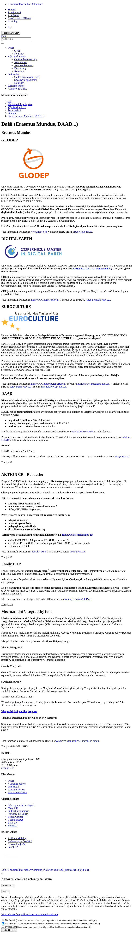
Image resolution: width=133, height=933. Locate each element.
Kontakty (12, 21)
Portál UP (13, 847)
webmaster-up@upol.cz (77, 869)
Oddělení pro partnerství (26, 77)
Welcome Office (16, 85)
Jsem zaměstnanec (23, 65)
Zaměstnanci (14, 12)
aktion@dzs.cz (77, 551)
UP (9, 101)
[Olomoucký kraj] (12, 858)
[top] (2, 873)
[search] (2, 43)
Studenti (12, 9)
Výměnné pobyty (17, 107)
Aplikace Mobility (17, 838)
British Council (15, 816)
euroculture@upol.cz (20, 386)
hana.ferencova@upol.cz (53, 386)
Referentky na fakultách (20, 841)
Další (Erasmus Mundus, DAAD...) (26, 116)
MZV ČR (13, 808)
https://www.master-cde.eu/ (44, 299)
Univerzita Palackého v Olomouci (25, 4)
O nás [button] (11, 47)
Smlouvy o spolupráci (25, 80)
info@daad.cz (122, 456)
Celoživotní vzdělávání (19, 18)
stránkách (35, 551)
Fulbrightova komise (18, 811)
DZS (43, 551)
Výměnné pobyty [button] (17, 56)
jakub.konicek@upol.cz (98, 299)
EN (9, 27)
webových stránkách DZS (77, 599)
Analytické (10, 923)
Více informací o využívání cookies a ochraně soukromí (29, 914)
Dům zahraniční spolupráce (22, 805)
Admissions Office (17, 88)
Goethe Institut (15, 819)
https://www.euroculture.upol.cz (92, 383)
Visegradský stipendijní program (19, 711)
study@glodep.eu (83, 231)
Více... (6, 891)
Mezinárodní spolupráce (20, 104)
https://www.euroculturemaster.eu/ (47, 383)
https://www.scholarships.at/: (77, 534)
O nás (17, 50)
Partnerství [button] (13, 74)
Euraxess (12, 825)
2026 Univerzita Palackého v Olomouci (21, 869)
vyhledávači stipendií (82, 431)
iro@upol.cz (7, 768)
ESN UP (12, 822)
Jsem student (20, 62)
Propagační (11, 926)
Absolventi (13, 15)
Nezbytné (10, 920)
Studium (12, 113)
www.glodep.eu (38, 231)
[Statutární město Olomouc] (8, 867)
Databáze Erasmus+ (18, 813)
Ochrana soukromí (53, 869)
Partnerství (13, 786)
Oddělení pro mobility (25, 59)
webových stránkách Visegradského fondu (77, 740)
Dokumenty (20, 68)
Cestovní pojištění (17, 844)
